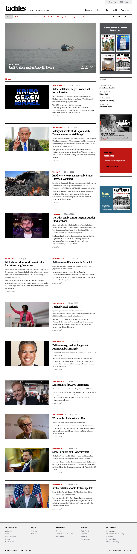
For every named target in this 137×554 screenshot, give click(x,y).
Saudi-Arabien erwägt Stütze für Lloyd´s (31, 67)
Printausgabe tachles (64, 534)
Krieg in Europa (89, 31)
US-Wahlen (87, 36)
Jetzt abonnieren (112, 167)
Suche (127, 17)
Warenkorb (125, 10)
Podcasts (88, 10)
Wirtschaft (9, 542)
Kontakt (109, 536)
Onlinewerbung (112, 542)
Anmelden (117, 17)
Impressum (110, 531)
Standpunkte (62, 17)
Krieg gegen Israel (90, 22)
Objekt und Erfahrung (107, 100)
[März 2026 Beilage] (123, 43)
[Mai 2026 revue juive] (108, 63)
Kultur (51, 17)
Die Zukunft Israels (106, 107)
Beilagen (34, 534)
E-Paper (98, 10)
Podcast (84, 534)
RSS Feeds (124, 2)
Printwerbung (112, 539)
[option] (50, 48)
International (39, 17)
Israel (28, 17)
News (9, 17)
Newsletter (113, 2)
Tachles (34, 531)
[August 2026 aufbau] (123, 63)
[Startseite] (15, 8)
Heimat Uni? (104, 94)
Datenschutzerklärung (115, 534)
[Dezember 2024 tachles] (108, 43)
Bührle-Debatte (89, 26)
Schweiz (18, 17)
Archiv (115, 10)
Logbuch (75, 17)
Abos (107, 10)
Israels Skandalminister (107, 88)
